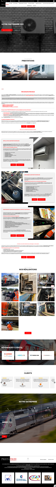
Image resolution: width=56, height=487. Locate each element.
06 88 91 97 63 (21, 410)
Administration (51, 459)
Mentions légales (43, 459)
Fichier (3, 420)
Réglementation (38, 3)
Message (3, 424)
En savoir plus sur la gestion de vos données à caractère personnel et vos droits (13, 433)
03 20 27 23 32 (30, 126)
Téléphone (30, 416)
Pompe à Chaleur (31, 3)
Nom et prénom (4, 416)
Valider (4, 436)
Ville (42, 416)
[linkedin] (54, 1)
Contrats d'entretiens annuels (48, 3)
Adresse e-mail (17, 416)
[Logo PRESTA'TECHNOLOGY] (5, 4)
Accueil (10, 3)
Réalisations (29, 5)
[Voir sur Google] (10, 384)
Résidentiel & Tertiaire (23, 3)
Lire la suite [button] (10, 382)
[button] (1, 382)
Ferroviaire (15, 3)
